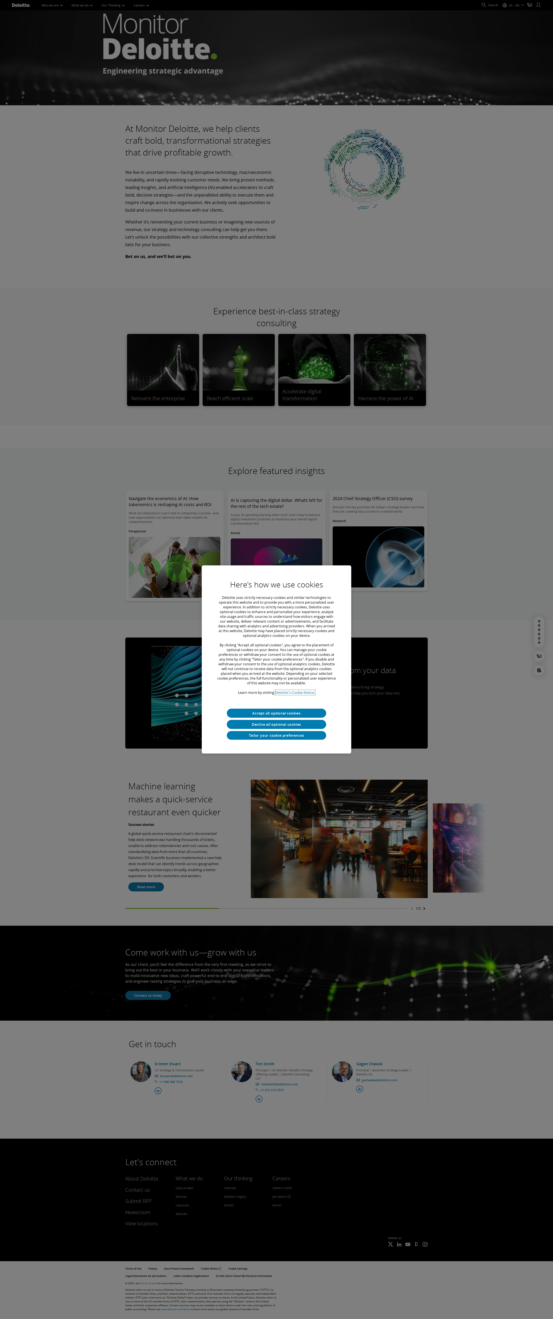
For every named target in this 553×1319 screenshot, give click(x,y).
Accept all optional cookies (276, 713)
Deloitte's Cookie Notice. (295, 692)
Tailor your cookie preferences (276, 735)
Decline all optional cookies (276, 724)
